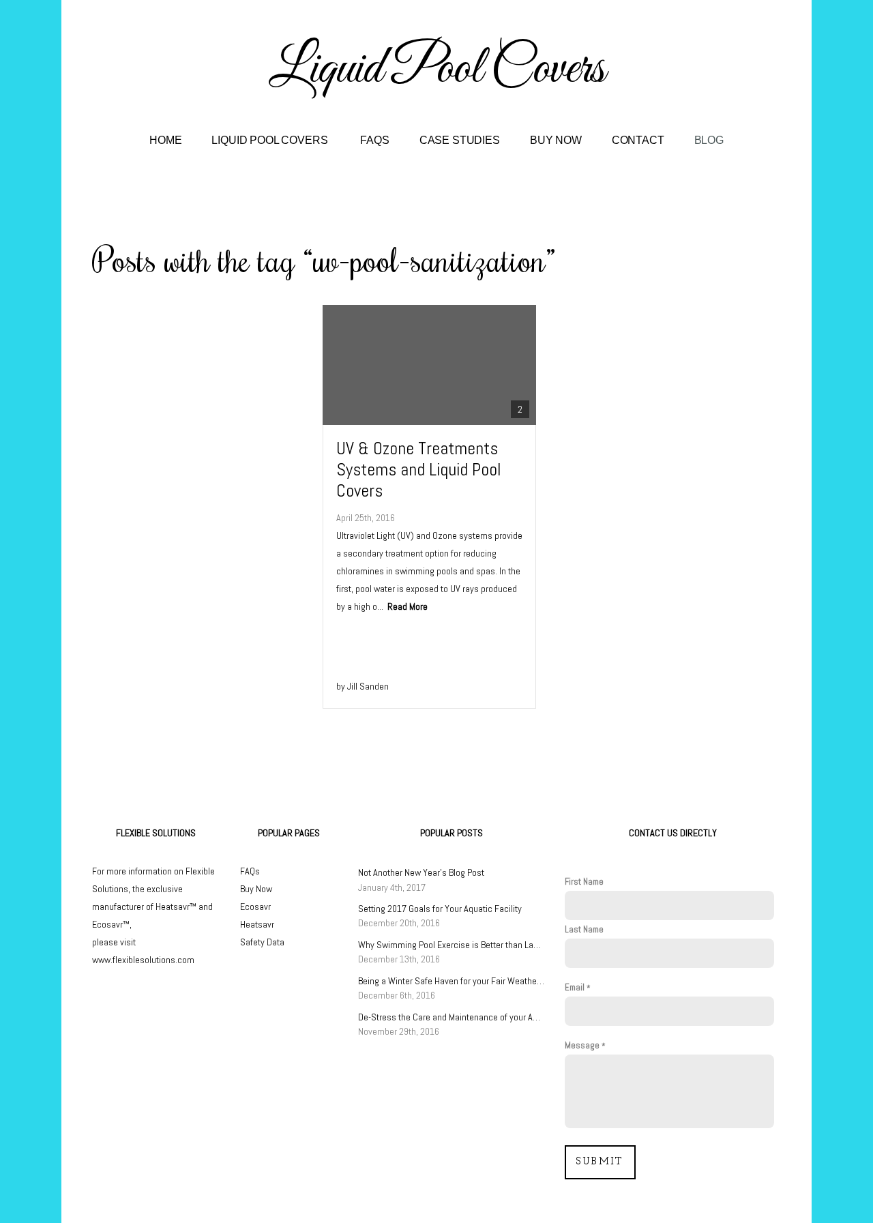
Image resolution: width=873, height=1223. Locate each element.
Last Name (584, 929)
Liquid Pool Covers (270, 140)
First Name (584, 881)
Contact (638, 140)
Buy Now (556, 140)
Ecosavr (255, 906)
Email (575, 987)
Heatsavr (257, 924)
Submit (599, 1162)
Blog (709, 140)
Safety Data (262, 942)
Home (165, 140)
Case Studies (459, 140)
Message (582, 1045)
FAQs (374, 140)
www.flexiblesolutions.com (143, 960)
